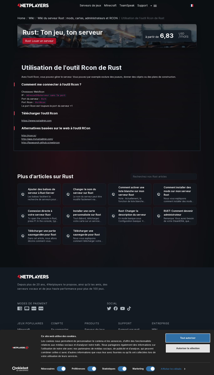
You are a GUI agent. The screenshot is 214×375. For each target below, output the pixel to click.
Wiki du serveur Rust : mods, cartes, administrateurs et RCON (78, 18)
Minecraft (110, 5)
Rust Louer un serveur (39, 41)
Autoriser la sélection (188, 348)
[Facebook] (117, 308)
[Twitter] (110, 308)
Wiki (31, 18)
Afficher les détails (171, 368)
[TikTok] (129, 308)
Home (21, 18)
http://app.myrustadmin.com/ (37, 138)
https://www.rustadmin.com (36, 120)
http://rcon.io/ (28, 135)
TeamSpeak (127, 5)
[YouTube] (123, 308)
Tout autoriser (188, 338)
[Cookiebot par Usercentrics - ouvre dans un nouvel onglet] (20, 369)
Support (142, 5)
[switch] (91, 368)
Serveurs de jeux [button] (90, 5)
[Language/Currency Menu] (191, 5)
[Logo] (33, 5)
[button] (153, 5)
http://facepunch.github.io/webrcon (40, 142)
